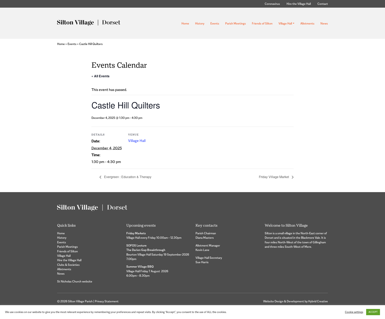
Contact (322, 4)
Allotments (307, 23)
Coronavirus (272, 4)
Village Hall (285, 23)
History (199, 23)
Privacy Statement (107, 301)
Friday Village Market (274, 176)
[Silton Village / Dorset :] (88, 22)
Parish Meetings (235, 23)
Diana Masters (205, 238)
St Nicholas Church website (74, 281)
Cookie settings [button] (354, 312)
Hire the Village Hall (299, 4)
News (324, 23)
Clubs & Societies (68, 265)
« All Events (100, 76)
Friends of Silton (262, 23)
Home (185, 23)
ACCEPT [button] (373, 312)
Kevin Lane (202, 250)
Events (214, 23)
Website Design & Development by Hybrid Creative (295, 301)
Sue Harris (202, 262)
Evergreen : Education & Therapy (127, 176)
